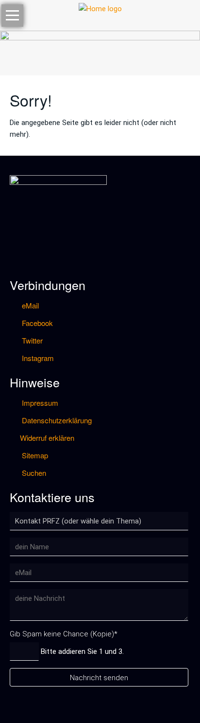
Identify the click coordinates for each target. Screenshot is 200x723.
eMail (29, 305)
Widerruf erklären (47, 438)
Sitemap (34, 455)
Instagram (37, 358)
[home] (100, 8)
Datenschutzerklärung (56, 420)
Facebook (36, 323)
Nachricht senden (99, 677)
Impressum (39, 403)
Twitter (31, 340)
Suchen (33, 473)
